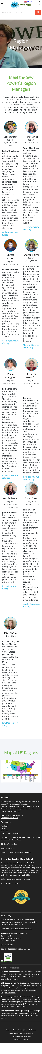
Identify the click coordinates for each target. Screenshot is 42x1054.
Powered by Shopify (21, 1039)
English (29, 1)
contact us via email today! (21, 879)
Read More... (14, 979)
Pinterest (4, 828)
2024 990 (12, 949)
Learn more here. (21, 1006)
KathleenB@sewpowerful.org (31, 478)
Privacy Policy (17, 1030)
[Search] (38, 12)
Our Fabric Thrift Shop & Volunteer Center (15, 837)
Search (8, 1030)
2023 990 (4, 949)
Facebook (4, 826)
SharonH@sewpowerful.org (31, 346)
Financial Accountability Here (22, 929)
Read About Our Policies (9, 818)
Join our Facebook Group (10, 833)
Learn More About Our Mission (12, 815)
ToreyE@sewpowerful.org (31, 228)
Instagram (4, 831)
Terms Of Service (30, 1030)
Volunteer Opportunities (9, 883)
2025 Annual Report (24, 949)
